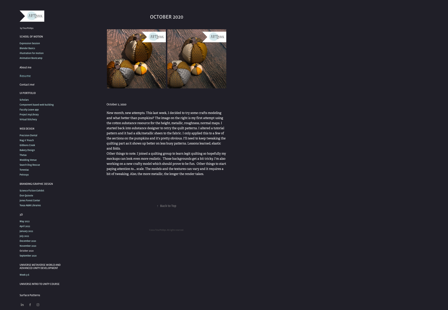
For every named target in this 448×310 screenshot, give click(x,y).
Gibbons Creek (27, 145)
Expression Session (30, 43)
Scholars (24, 99)
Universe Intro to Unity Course (39, 283)
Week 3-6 (24, 274)
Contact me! (27, 84)
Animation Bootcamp (31, 58)
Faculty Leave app (29, 109)
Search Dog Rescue (30, 164)
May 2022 (25, 221)
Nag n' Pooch (27, 140)
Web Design (27, 128)
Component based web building (37, 104)
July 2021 (24, 236)
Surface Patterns (30, 295)
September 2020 (28, 255)
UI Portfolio (28, 93)
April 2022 (25, 226)
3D (21, 214)
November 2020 (28, 245)
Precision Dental (28, 135)
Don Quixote (26, 195)
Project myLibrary (29, 114)
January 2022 (26, 231)
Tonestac (24, 169)
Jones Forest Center (30, 200)
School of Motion (31, 36)
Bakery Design (27, 150)
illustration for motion (32, 53)
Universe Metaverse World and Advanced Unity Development (40, 266)
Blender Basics (27, 48)
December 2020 (28, 241)
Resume (25, 76)
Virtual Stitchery (28, 119)
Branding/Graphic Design (36, 183)
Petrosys (24, 174)
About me (25, 67)
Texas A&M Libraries (30, 205)
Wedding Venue (28, 160)
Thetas (23, 155)
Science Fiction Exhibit (32, 190)
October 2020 (27, 250)
